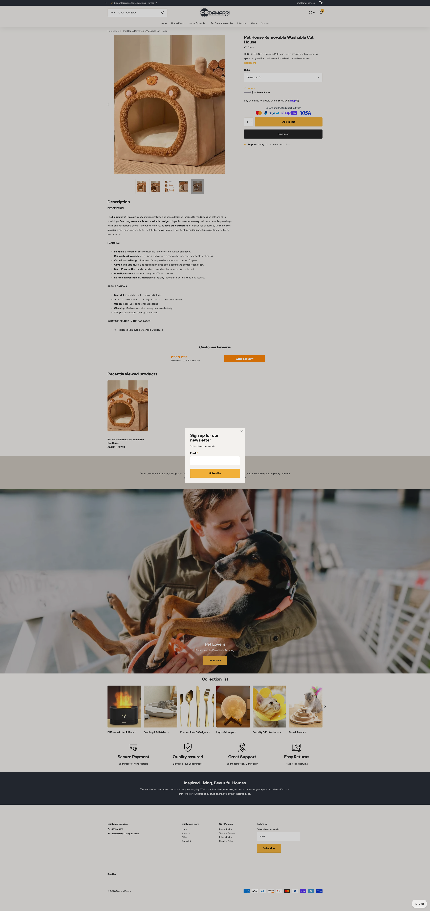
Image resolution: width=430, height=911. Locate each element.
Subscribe (215, 473)
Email (194, 453)
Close (241, 431)
